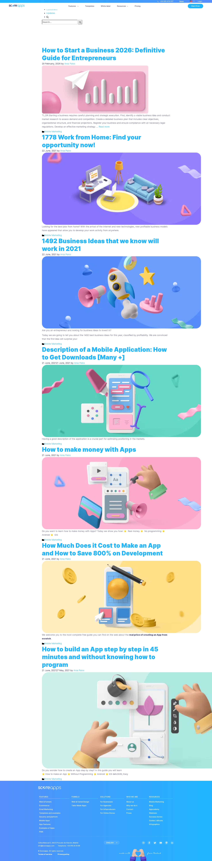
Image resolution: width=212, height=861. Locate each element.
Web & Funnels (45, 802)
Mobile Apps (44, 821)
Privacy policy (63, 854)
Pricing (137, 6)
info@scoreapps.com (46, 846)
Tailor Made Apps (79, 806)
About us (130, 802)
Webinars (153, 813)
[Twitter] (155, 842)
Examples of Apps (46, 828)
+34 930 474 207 (166, 1)
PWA (41, 832)
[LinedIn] (172, 842)
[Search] (80, 22)
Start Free (195, 6)
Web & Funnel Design (80, 802)
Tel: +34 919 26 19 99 (69, 846)
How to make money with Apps (89, 449)
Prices (129, 813)
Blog (151, 806)
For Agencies (105, 806)
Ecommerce (44, 806)
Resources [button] (121, 6)
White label (105, 6)
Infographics (154, 824)
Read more (104, 126)
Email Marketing (46, 809)
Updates (50, 13)
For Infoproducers (107, 809)
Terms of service (45, 854)
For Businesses (106, 802)
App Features (44, 824)
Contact (129, 809)
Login (200, 1)
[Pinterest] (166, 842)
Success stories (155, 817)
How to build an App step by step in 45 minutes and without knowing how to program (100, 657)
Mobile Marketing (53, 131)
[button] (192, 1)
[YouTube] (160, 842)
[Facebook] (149, 842)
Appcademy (154, 809)
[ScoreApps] (17, 6)
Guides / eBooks (156, 821)
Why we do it (131, 806)
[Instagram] (143, 842)
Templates (89, 6)
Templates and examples (49, 813)
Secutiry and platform (48, 817)
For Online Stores (107, 813)
